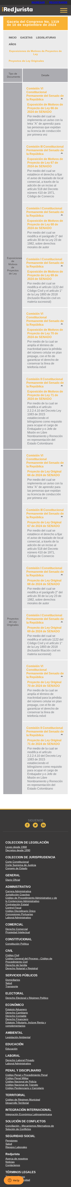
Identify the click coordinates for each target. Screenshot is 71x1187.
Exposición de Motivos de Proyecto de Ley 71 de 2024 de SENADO (45, 395)
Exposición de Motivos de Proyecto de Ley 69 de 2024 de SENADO (45, 275)
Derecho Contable (15, 1015)
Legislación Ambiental (17, 1037)
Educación (11, 1048)
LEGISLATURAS (46, 37)
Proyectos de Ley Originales (26, 60)
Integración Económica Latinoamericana (28, 1114)
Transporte (11, 986)
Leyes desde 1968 (16, 847)
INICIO (13, 37)
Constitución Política (17, 943)
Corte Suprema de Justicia (20, 865)
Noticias (10, 1161)
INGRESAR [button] (38, 2)
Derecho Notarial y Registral (21, 968)
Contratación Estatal (17, 904)
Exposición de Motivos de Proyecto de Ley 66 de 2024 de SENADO (45, 108)
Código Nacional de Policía (20, 1081)
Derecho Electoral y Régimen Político (26, 997)
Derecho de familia (16, 965)
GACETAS (26, 37)
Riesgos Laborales (16, 1147)
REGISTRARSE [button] (58, 2)
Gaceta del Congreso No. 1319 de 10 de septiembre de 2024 (33, 23)
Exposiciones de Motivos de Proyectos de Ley (35, 53)
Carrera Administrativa (18, 891)
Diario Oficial (12, 879)
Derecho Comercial (16, 929)
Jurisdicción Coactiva (17, 894)
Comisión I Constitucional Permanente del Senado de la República (45, 212)
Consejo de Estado (16, 868)
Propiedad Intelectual (17, 932)
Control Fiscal (13, 907)
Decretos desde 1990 (17, 850)
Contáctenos (12, 1165)
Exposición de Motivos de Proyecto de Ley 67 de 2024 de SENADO (45, 162)
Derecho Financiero (16, 1019)
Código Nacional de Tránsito (21, 1084)
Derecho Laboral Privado (19, 1060)
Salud (8, 983)
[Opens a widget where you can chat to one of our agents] (14, 1180)
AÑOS (12, 44)
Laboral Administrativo (18, 917)
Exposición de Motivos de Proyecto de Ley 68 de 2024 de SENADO (45, 224)
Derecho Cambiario (16, 1012)
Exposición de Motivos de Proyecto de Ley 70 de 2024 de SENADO (45, 333)
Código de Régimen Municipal (22, 1099)
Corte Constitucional (17, 861)
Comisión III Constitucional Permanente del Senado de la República (45, 150)
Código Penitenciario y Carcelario (24, 1088)
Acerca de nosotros (16, 1158)
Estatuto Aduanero (16, 1009)
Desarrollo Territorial (17, 1102)
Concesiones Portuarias (19, 914)
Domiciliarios (12, 979)
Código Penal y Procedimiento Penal (26, 1074)
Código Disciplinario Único (20, 910)
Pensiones (11, 1140)
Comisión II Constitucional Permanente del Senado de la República (45, 383)
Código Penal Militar (17, 1078)
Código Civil (12, 955)
